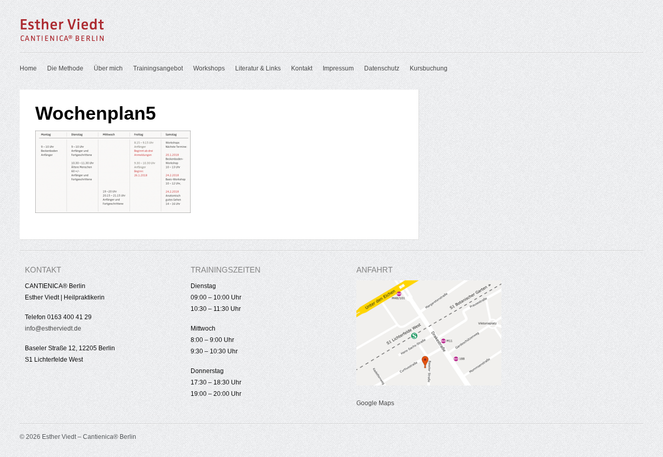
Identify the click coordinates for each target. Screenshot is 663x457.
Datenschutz (381, 68)
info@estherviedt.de (53, 328)
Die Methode (65, 68)
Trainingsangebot (158, 68)
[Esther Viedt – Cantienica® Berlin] (62, 39)
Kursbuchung (429, 68)
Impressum (338, 68)
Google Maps (375, 403)
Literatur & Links (258, 68)
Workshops (209, 68)
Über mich (108, 68)
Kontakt (301, 68)
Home (28, 68)
